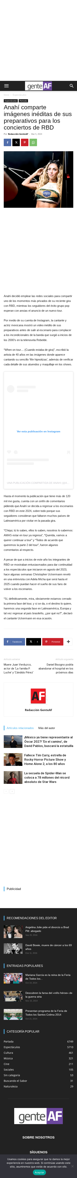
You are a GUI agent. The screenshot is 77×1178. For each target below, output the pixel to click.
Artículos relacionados (20, 728)
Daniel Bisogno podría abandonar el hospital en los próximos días (55, 668)
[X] (16, 142)
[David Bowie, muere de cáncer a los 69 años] (13, 948)
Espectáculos (19, 94)
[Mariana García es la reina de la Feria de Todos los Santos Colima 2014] (13, 978)
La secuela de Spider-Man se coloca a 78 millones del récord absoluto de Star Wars (47, 777)
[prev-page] (6, 791)
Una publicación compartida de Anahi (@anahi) (40, 482)
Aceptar (39, 1172)
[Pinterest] (24, 142)
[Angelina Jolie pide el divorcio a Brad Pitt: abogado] (13, 931)
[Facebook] (7, 142)
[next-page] (12, 791)
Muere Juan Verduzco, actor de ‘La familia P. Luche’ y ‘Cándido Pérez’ (18, 668)
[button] (6, 86)
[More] (68, 642)
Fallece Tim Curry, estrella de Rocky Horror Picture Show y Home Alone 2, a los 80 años (45, 759)
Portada (23, 100)
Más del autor (46, 728)
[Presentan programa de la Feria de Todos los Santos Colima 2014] (13, 1014)
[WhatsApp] (33, 142)
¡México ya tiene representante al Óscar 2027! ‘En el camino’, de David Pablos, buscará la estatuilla (48, 741)
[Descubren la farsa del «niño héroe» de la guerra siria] (13, 996)
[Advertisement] (38, 40)
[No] (72, 1166)
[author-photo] (38, 704)
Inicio (6, 94)
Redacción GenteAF (18, 134)
